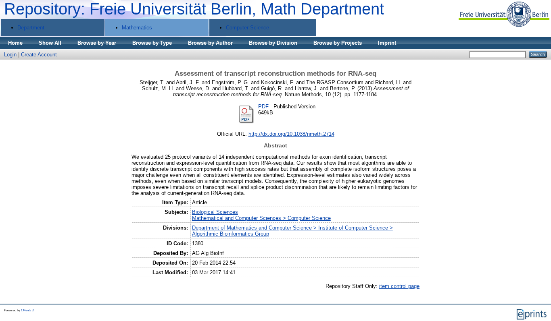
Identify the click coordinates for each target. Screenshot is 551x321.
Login (10, 55)
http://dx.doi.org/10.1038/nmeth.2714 (291, 134)
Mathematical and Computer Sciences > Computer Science (261, 218)
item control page (399, 286)
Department (30, 28)
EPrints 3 (27, 310)
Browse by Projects (337, 43)
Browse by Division (273, 43)
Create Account (39, 55)
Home (15, 43)
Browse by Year (96, 43)
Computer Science (247, 28)
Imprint (387, 43)
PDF (263, 107)
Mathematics (137, 28)
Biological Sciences (215, 212)
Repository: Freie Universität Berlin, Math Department (194, 9)
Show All (50, 43)
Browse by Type (152, 43)
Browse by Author (210, 43)
